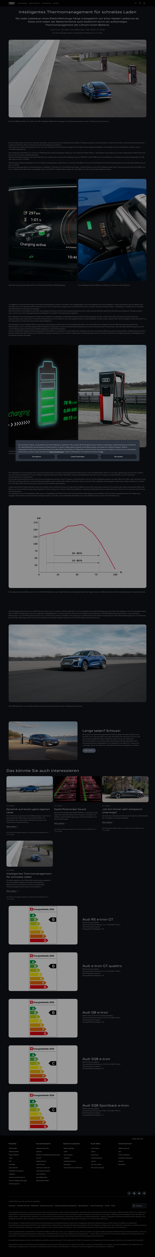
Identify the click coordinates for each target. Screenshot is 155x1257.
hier (101, 452)
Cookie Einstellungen (77, 456)
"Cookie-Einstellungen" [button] (56, 452)
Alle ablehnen (36, 456)
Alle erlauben (118, 456)
